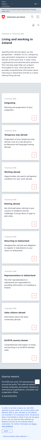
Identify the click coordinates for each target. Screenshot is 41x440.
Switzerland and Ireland (16, 17)
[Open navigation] (37, 17)
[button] (37, 381)
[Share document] (38, 25)
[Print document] (33, 25)
